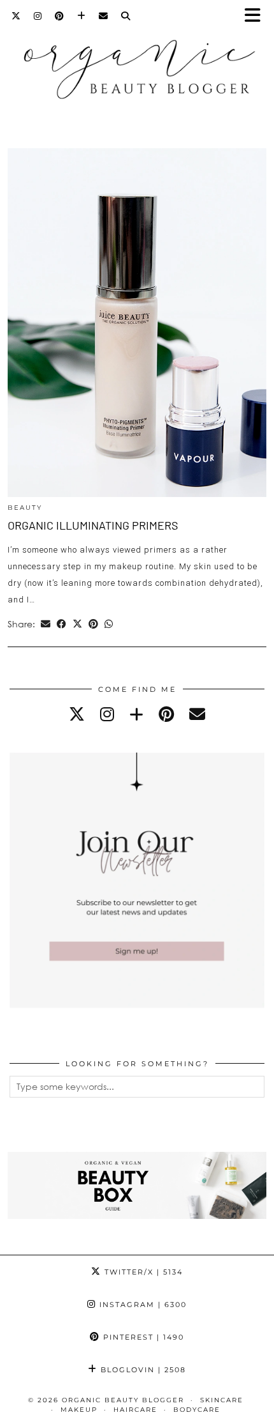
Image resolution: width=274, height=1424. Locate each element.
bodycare (196, 1409)
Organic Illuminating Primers (93, 525)
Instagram (141, 1304)
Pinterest (142, 1337)
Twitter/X (142, 1271)
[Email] (103, 16)
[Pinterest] (59, 16)
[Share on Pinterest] (93, 624)
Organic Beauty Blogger (123, 1400)
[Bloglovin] (81, 16)
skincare (221, 1400)
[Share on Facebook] (61, 624)
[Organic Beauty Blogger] (137, 63)
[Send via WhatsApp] (108, 624)
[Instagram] (38, 16)
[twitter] (77, 714)
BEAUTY (25, 507)
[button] (257, 16)
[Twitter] (16, 16)
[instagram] (107, 714)
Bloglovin (141, 1369)
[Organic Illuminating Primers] (137, 322)
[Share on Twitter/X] (77, 624)
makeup (79, 1409)
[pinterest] (166, 714)
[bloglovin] (136, 714)
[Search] (126, 16)
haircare (135, 1409)
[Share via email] (46, 624)
